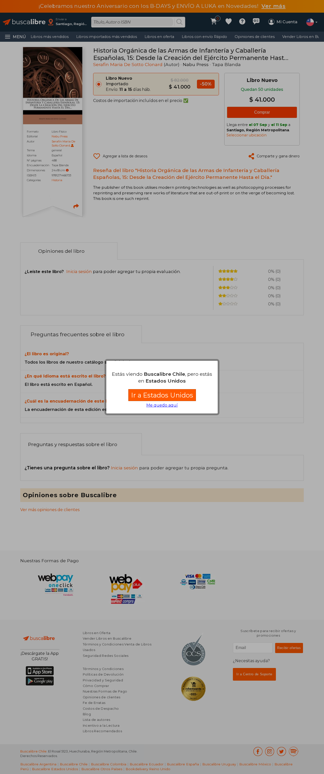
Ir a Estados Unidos (162, 395)
